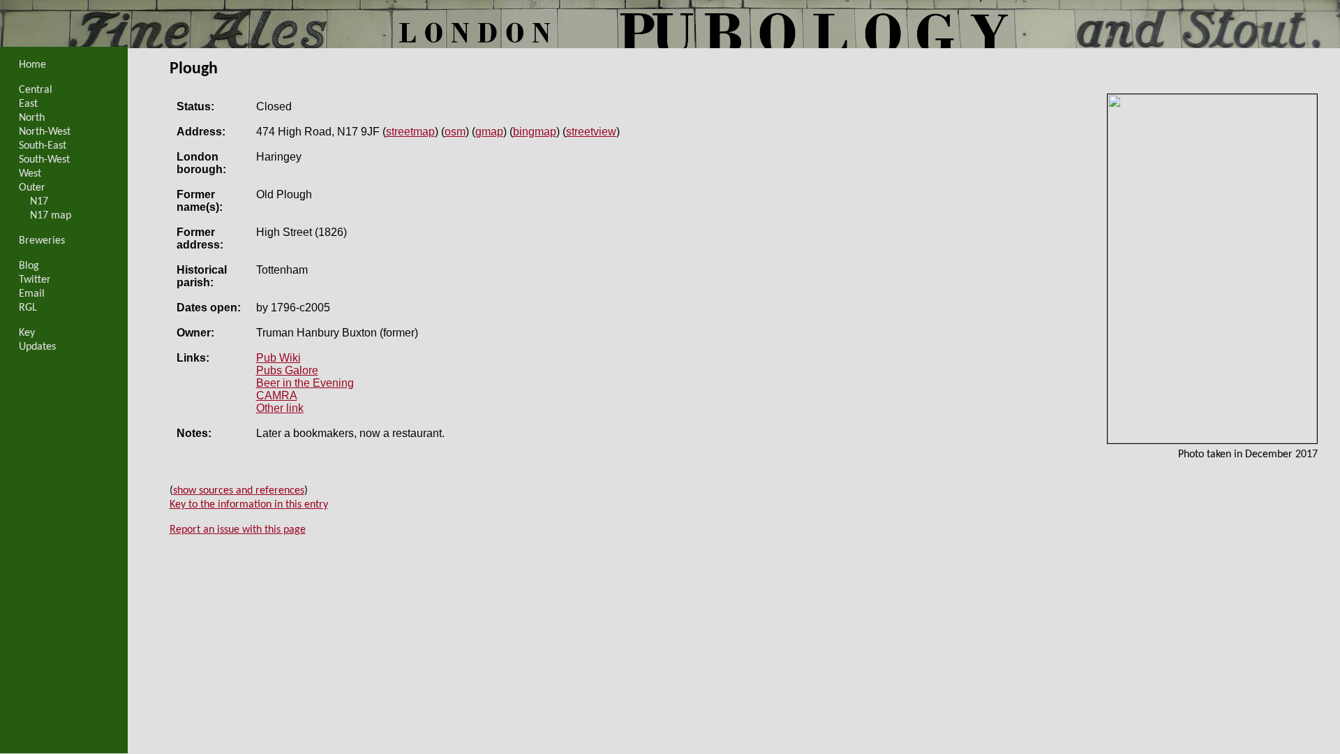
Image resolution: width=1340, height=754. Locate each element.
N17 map (50, 215)
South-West (44, 159)
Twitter (35, 280)
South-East (42, 145)
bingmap (534, 132)
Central (35, 90)
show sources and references (238, 490)
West (30, 173)
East (28, 104)
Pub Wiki (278, 358)
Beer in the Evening (305, 383)
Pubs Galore (287, 370)
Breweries (42, 240)
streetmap (410, 132)
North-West (44, 132)
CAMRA (276, 395)
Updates (37, 347)
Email (32, 294)
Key (27, 333)
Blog (29, 266)
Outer (32, 187)
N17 (39, 201)
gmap (489, 132)
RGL (28, 307)
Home (32, 65)
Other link (280, 408)
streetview (591, 132)
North (32, 118)
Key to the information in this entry (249, 504)
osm (455, 132)
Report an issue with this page (238, 529)
